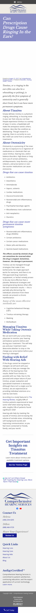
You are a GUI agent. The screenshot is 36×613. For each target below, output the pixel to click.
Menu (19, 2)
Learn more (7, 584)
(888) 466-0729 (8, 527)
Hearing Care (8, 551)
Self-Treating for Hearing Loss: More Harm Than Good (17, 481)
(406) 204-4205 (8, 520)
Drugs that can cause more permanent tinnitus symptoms (16, 224)
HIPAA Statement (18, 597)
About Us (6, 557)
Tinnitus (9, 81)
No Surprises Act (18, 601)
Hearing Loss (8, 548)
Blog (4, 560)
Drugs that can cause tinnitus (17, 172)
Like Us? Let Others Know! (14, 478)
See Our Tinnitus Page (18, 465)
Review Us (9, 535)
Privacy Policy (18, 599)
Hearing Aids (8, 554)
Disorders (23, 80)
